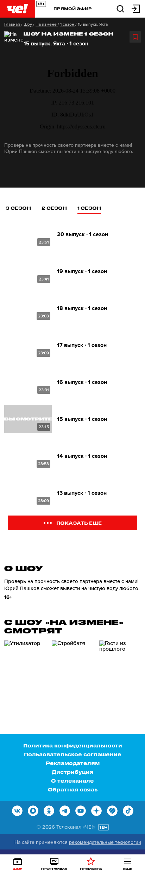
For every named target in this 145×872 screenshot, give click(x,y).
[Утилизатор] (25, 670)
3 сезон (18, 207)
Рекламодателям (73, 763)
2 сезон (54, 207)
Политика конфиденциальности (72, 745)
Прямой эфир (72, 8)
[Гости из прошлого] (120, 670)
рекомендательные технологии (105, 842)
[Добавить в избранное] (135, 37)
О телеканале (72, 781)
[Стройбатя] (73, 670)
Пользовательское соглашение (72, 754)
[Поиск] (120, 8)
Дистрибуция (73, 772)
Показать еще (79, 522)
